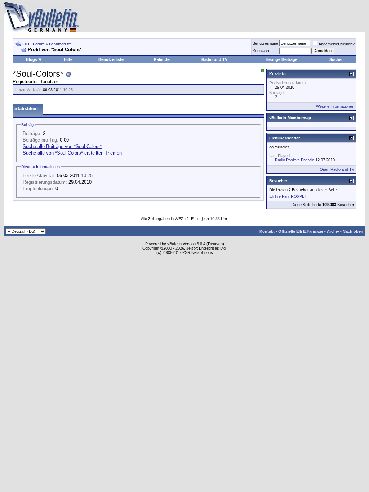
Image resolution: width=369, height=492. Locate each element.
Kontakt (267, 231)
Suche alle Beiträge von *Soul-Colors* (62, 146)
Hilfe (68, 59)
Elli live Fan (279, 196)
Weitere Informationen (335, 106)
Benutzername (265, 43)
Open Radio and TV (337, 169)
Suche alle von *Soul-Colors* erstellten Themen (72, 153)
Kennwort (261, 51)
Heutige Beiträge (281, 59)
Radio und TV (214, 59)
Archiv (333, 231)
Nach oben (353, 231)
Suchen (336, 59)
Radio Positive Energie (294, 160)
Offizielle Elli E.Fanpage (300, 231)
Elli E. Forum (33, 44)
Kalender (162, 59)
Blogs (31, 59)
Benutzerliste (60, 44)
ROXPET (299, 196)
